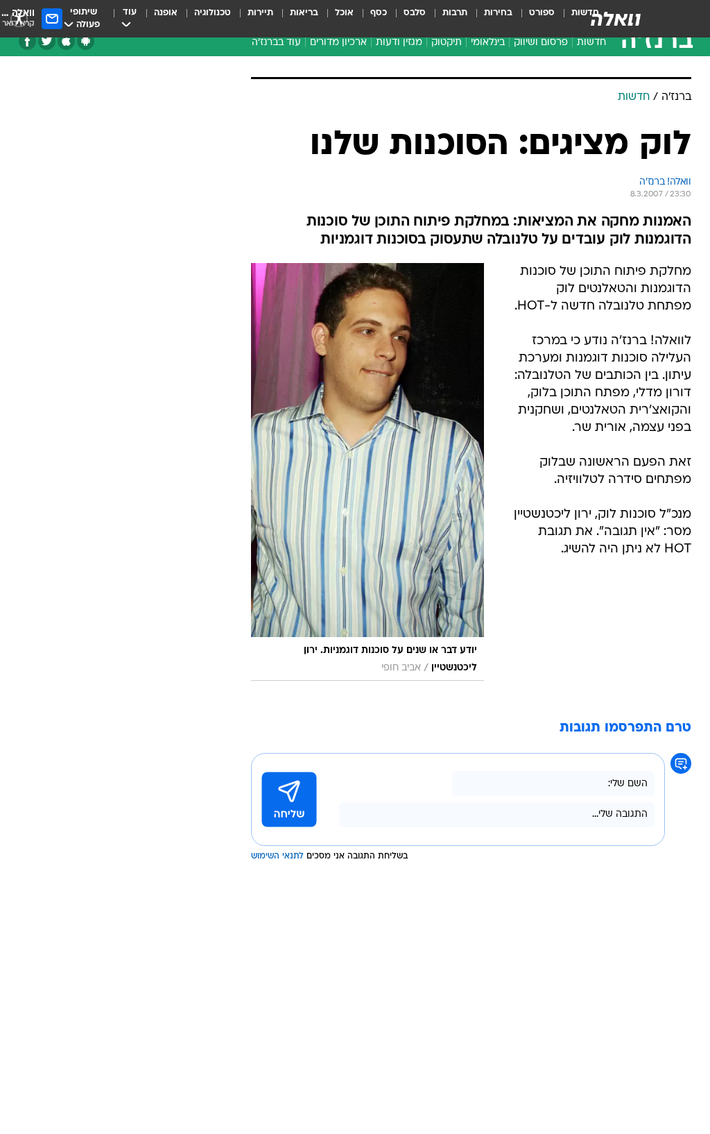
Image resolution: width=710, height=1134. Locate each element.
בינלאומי (488, 42)
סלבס (415, 12)
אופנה (166, 12)
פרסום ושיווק (541, 42)
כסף (378, 12)
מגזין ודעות (399, 42)
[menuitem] (533, 18)
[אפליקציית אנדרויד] (85, 41)
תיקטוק (446, 42)
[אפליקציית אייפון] (66, 41)
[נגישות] (19, 18)
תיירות (260, 12)
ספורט (542, 12)
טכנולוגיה (212, 12)
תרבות (454, 12)
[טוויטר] (46, 41)
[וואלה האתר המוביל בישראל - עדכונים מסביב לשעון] (616, 19)
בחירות (498, 12)
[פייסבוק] (27, 41)
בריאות (304, 12)
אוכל (344, 12)
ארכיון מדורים (338, 42)
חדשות (591, 42)
